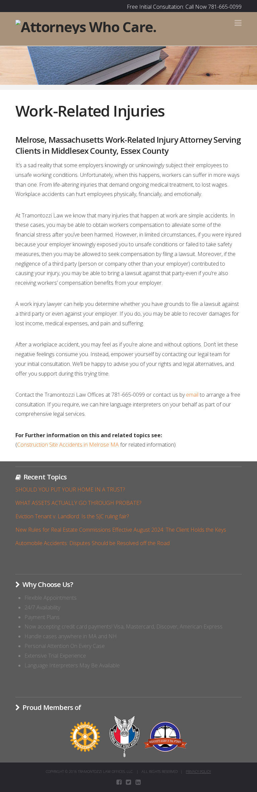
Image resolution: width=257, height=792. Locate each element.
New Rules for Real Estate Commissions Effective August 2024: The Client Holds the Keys (120, 529)
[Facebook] (118, 782)
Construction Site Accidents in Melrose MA (68, 444)
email (192, 394)
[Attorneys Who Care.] (85, 26)
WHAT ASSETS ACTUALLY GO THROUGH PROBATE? (78, 503)
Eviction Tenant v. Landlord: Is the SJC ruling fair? (72, 516)
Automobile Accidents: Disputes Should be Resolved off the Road (92, 543)
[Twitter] (128, 782)
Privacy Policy (198, 771)
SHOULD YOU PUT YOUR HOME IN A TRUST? (70, 489)
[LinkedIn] (138, 782)
